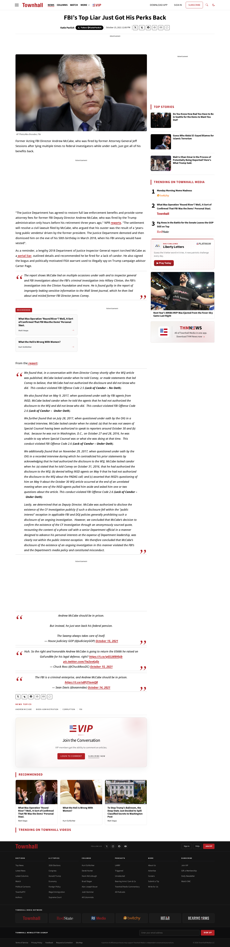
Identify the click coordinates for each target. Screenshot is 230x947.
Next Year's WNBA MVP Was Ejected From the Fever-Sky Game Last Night (183, 314)
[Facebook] (119, 846)
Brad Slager (87, 881)
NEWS (51, 5)
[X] (106, 846)
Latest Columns (21, 876)
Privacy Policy (36, 942)
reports (116, 223)
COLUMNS (62, 5)
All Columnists (88, 897)
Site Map (79, 942)
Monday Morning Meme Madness (174, 190)
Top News (19, 865)
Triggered (119, 870)
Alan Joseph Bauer (90, 886)
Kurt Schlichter (69, 820)
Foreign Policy (55, 886)
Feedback (49, 942)
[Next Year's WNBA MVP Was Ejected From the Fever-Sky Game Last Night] (182, 291)
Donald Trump (55, 876)
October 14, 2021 (99, 687)
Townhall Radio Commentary (127, 886)
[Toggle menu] (17, 5)
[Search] (207, 5)
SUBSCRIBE (194, 5)
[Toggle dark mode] (213, 5)
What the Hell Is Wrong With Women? (78, 809)
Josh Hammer (88, 892)
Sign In (186, 846)
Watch (18, 881)
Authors (18, 897)
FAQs (197, 846)
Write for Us (153, 886)
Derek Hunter (87, 870)
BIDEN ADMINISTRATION (47, 709)
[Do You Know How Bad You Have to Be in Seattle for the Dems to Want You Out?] (161, 120)
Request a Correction (64, 942)
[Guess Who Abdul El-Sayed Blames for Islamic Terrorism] (161, 142)
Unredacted (120, 876)
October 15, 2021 (107, 641)
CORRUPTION (69, 709)
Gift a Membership (189, 870)
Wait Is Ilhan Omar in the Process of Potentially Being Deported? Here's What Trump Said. (192, 160)
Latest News (20, 870)
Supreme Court (55, 897)
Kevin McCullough (89, 876)
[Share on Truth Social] (142, 27)
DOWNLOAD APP (158, 5)
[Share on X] (135, 27)
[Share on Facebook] (148, 27)
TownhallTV (20, 892)
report (32, 363)
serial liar (24, 256)
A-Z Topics (54, 858)
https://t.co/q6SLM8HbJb (106, 656)
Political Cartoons (22, 886)
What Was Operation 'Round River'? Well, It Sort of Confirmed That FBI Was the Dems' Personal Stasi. (36, 812)
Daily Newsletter (188, 876)
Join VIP (208, 846)
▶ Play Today (164, 263)
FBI (80, 709)
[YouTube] (125, 846)
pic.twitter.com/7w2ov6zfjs (81, 661)
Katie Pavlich (67, 27)
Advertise (152, 870)
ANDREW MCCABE (23, 709)
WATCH (74, 5)
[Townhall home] (26, 846)
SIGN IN (178, 5)
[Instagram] (112, 846)
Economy (53, 881)
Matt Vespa (22, 820)
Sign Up (208, 932)
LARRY (117, 865)
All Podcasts (120, 892)
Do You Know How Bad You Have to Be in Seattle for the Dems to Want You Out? (193, 117)
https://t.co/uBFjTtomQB (81, 682)
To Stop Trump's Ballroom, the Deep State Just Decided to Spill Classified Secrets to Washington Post (125, 812)
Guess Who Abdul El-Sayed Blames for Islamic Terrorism (193, 137)
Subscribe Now (96, 756)
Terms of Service (21, 942)
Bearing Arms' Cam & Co (125, 881)
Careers (151, 876)
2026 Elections (54, 865)
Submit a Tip (153, 881)
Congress (52, 870)
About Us (152, 865)
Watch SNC (186, 881)
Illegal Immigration (57, 892)
